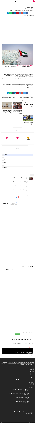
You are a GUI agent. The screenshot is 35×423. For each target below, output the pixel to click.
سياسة (31, 351)
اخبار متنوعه (28, 7)
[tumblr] (13, 13)
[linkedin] (15, 13)
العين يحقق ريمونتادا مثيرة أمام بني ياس (28, 123)
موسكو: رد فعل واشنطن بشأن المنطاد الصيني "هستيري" (8, 97)
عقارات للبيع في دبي (32, 383)
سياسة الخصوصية (32, 373)
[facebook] (27, 13)
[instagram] (16, 197)
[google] (22, 13)
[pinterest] (17, 13)
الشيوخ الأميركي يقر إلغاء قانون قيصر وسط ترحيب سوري (28, 105)
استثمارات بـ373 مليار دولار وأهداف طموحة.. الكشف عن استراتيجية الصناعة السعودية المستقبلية (26, 97)
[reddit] (20, 13)
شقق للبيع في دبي (32, 385)
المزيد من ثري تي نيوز (26, 100)
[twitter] (24, 13)
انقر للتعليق (17, 130)
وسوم (22, 175)
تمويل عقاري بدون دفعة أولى (31, 382)
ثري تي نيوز (29, 10)
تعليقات (25, 175)
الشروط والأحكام (32, 374)
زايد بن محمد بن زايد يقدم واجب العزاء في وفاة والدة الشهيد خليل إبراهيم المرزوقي (7, 111)
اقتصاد (30, 6)
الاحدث (28, 175)
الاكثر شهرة (32, 175)
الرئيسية (32, 6)
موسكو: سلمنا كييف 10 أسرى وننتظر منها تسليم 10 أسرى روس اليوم (17, 111)
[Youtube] (18, 197)
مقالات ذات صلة (31, 100)
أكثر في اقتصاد (21, 100)
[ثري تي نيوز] (17, 1)
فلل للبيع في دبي (32, 384)
